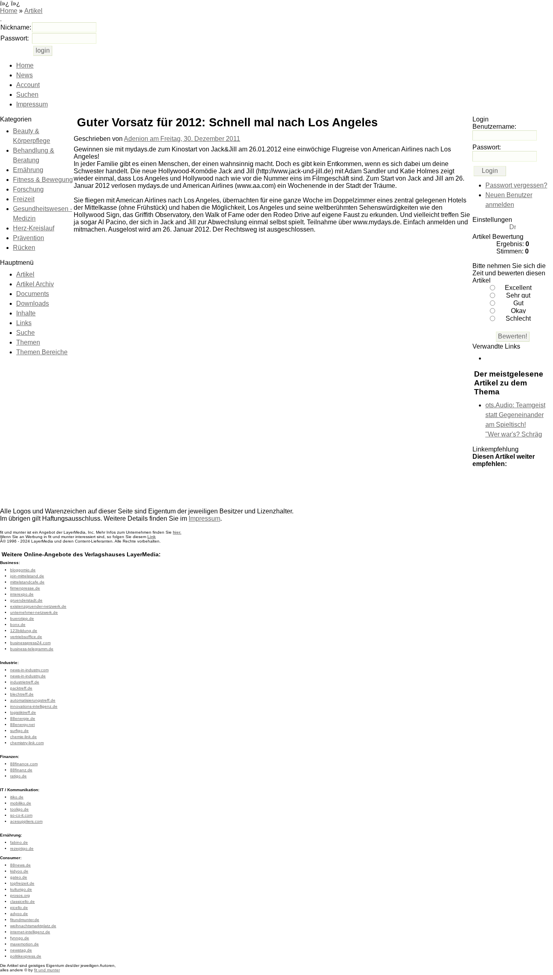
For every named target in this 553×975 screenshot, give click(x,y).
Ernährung (28, 169)
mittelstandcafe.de (27, 582)
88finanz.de (21, 770)
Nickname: (15, 27)
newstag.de (21, 950)
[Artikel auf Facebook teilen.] (512, 480)
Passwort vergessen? (516, 185)
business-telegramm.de (31, 649)
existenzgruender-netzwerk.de (38, 606)
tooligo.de (19, 809)
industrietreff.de (24, 682)
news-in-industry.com (29, 670)
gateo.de (18, 877)
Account (28, 84)
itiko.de (16, 797)
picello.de (19, 907)
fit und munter (47, 970)
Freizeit (23, 199)
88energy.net (22, 724)
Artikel (33, 10)
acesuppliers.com (26, 821)
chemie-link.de (23, 736)
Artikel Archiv (35, 284)
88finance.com (24, 764)
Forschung (28, 189)
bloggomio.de (23, 570)
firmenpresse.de (25, 588)
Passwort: (14, 38)
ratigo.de (18, 776)
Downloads (32, 303)
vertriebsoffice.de (26, 636)
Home (8, 10)
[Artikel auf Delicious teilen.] (529, 480)
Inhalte (26, 313)
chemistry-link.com (27, 743)
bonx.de (18, 624)
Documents (32, 293)
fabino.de (19, 842)
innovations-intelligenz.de (33, 706)
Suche (25, 332)
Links (24, 322)
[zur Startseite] (1, 18)
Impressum (32, 104)
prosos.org (20, 895)
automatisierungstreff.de (32, 700)
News (24, 75)
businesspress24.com (30, 643)
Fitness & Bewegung (43, 179)
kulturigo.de (21, 889)
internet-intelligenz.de (30, 932)
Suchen (27, 94)
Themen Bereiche (42, 352)
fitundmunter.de (24, 920)
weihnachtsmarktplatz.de (33, 926)
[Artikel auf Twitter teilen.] (496, 480)
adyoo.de (19, 913)
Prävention (28, 237)
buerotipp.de (22, 618)
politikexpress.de (25, 956)
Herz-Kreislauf (33, 228)
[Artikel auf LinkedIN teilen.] (480, 493)
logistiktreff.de (23, 712)
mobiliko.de (20, 803)
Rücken (24, 247)
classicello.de (22, 901)
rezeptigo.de (22, 848)
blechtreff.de (22, 694)
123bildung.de (23, 630)
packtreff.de (21, 688)
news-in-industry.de (28, 676)
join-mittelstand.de (27, 576)
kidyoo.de (19, 871)
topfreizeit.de (22, 883)
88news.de (20, 865)
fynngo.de (19, 938)
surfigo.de (19, 730)
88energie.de (22, 718)
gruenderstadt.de (26, 600)
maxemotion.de (24, 944)
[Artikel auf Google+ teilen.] (480, 480)
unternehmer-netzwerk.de (34, 612)
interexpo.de (22, 594)
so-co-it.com (21, 815)
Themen (28, 342)
